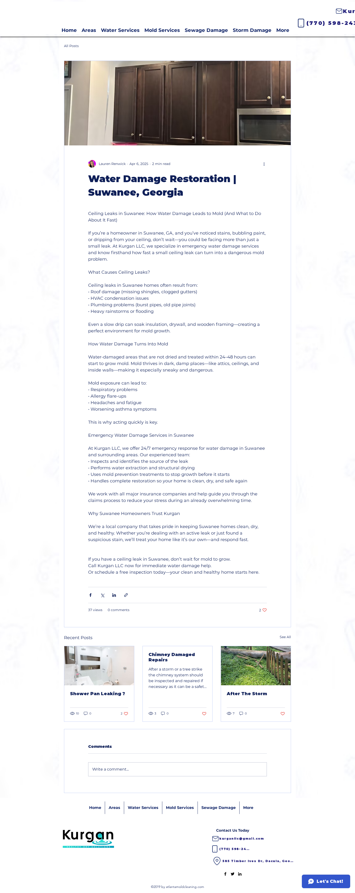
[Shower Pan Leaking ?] (99, 665)
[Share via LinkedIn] (114, 595)
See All (285, 637)
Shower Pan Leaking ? (97, 693)
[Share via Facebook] (90, 595)
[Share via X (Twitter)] (102, 595)
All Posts (71, 46)
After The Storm (247, 693)
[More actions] (264, 164)
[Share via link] (126, 595)
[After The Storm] (256, 665)
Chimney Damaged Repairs (172, 657)
